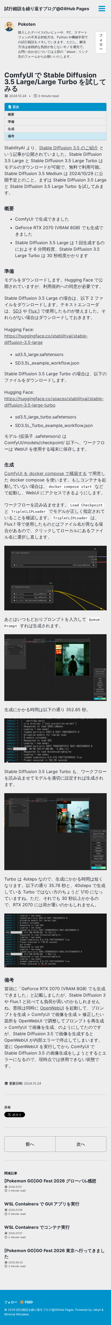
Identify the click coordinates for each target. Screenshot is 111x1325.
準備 (11, 122)
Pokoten (27, 24)
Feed (28, 1302)
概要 (11, 114)
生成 (11, 129)
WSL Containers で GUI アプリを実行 (41, 1204)
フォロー (101, 42)
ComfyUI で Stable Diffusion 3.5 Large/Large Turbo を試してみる (55, 81)
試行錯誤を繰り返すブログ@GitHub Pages (46, 8)
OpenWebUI (52, 1008)
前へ (30, 1144)
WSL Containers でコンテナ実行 (37, 1227)
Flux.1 (34, 311)
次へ (81, 1144)
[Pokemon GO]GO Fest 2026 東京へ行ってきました (54, 1253)
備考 (11, 136)
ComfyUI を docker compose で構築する (45, 473)
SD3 (17, 311)
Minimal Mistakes (16, 1314)
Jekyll (97, 1310)
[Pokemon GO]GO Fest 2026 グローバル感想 (50, 1180)
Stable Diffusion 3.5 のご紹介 (68, 147)
